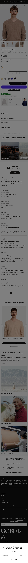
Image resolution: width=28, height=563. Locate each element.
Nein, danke (14, 559)
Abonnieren (23, 555)
